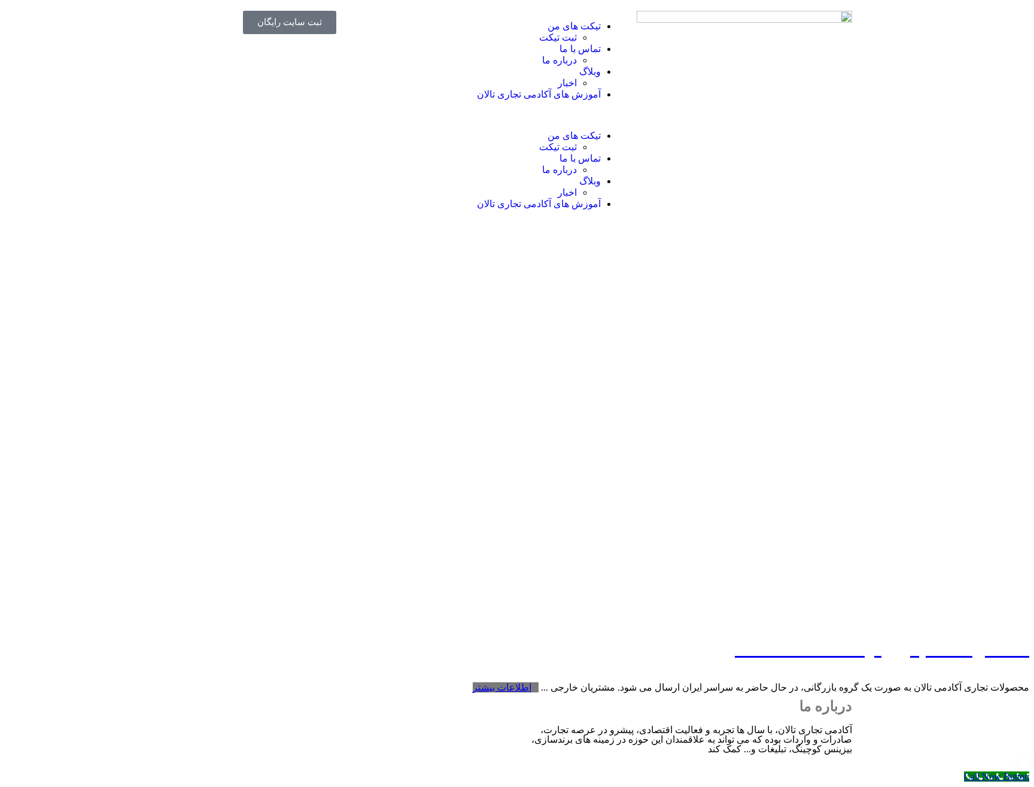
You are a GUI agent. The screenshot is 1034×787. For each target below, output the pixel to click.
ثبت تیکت (558, 37)
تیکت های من (574, 26)
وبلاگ (590, 71)
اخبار (567, 83)
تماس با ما (580, 49)
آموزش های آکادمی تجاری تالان (539, 94)
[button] (517, 115)
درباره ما (559, 60)
